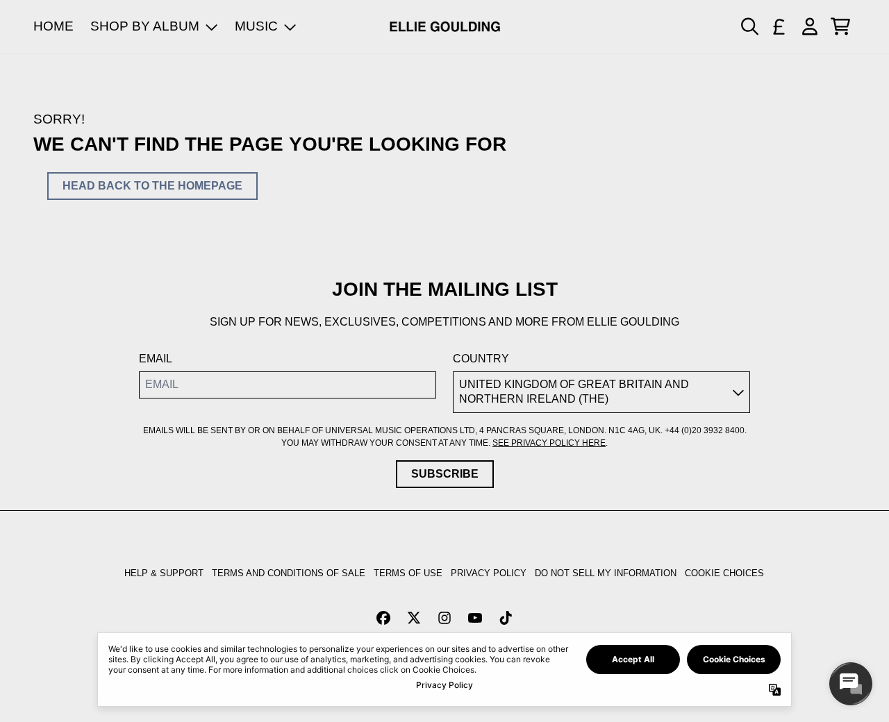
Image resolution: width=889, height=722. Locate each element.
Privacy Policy (488, 573)
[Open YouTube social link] (475, 618)
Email (155, 358)
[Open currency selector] (779, 26)
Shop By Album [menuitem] (144, 26)
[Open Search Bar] (748, 26)
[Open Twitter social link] (414, 618)
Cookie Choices (724, 573)
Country (481, 358)
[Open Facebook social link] (383, 618)
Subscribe (445, 474)
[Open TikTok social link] (505, 618)
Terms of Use (408, 573)
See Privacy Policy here (549, 443)
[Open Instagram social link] (444, 618)
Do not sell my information (605, 573)
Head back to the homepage (152, 186)
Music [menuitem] (256, 26)
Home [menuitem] (53, 26)
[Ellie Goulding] (445, 26)
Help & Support (163, 573)
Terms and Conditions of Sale (288, 573)
